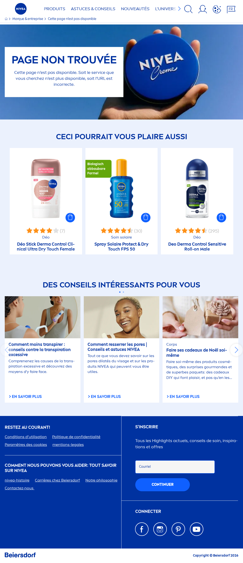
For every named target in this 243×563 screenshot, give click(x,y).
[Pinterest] (178, 529)
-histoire (17, 480)
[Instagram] (160, 529)
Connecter (148, 511)
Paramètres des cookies (26, 444)
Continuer (162, 484)
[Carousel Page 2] (123, 292)
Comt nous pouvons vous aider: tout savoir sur (61, 468)
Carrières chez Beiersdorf (57, 480)
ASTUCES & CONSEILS (93, 8)
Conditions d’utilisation (26, 436)
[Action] (217, 10)
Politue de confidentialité (76, 436)
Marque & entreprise (28, 19)
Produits (54, 8)
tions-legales (68, 444)
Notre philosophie (101, 480)
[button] (70, 217)
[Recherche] (188, 10)
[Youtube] (196, 529)
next (236, 350)
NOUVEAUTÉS (135, 8)
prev (6, 350)
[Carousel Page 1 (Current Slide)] (119, 292)
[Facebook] (142, 529)
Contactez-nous (19, 488)
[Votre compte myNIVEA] (203, 10)
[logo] (21, 10)
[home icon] (6, 19)
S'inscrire (146, 427)
